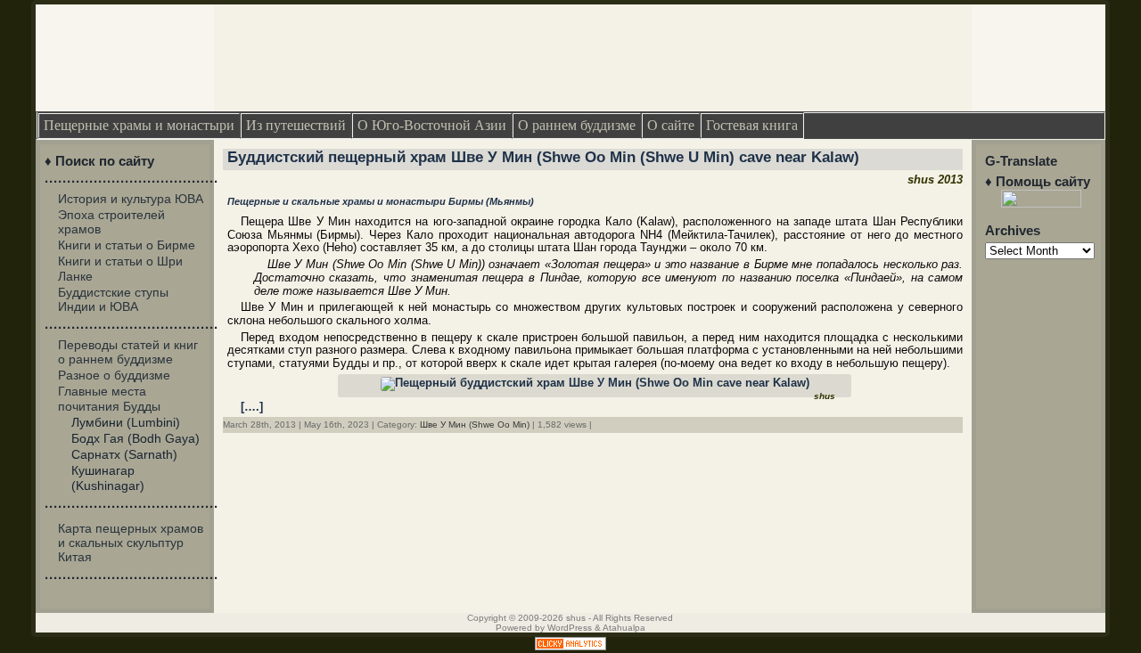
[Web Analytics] (570, 646)
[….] (252, 406)
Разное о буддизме (114, 375)
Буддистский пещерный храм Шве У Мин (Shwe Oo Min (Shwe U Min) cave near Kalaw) (543, 157)
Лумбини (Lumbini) (125, 422)
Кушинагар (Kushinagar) (107, 477)
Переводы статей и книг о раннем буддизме (128, 352)
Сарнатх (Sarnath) (124, 454)
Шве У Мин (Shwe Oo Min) (474, 424)
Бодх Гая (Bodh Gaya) (135, 438)
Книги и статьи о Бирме (126, 245)
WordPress (569, 628)
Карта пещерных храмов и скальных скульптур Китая (130, 542)
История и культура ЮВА (130, 199)
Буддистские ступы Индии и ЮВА (113, 299)
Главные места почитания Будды (109, 398)
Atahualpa (624, 628)
